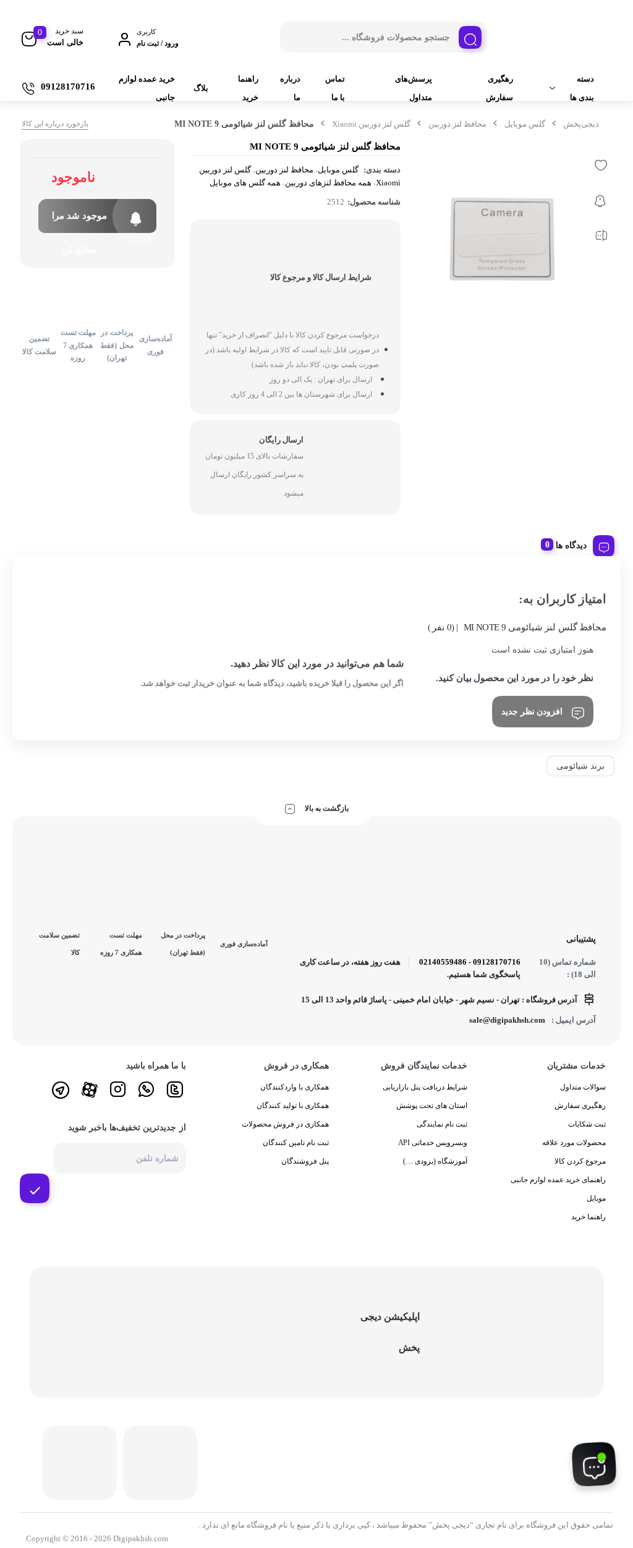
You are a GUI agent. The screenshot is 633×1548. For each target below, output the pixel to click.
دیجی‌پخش (581, 124)
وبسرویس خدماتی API (433, 1142)
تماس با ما (335, 88)
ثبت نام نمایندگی (442, 1124)
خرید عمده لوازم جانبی (147, 88)
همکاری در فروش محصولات (285, 1124)
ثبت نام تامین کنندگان (296, 1142)
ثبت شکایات (587, 1124)
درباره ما (290, 88)
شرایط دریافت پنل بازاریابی (425, 1087)
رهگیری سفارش (499, 88)
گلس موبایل (524, 124)
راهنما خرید (248, 88)
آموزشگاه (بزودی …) (435, 1161)
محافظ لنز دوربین (457, 124)
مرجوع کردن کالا (580, 1161)
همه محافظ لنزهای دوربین (328, 182)
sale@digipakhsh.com (507, 1020)
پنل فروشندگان (305, 1161)
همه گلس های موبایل (245, 182)
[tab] (580, 543)
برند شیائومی (580, 766)
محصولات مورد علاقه (574, 1142)
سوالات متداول (583, 1087)
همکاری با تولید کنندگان (293, 1105)
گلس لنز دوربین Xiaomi (371, 124)
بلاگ (200, 88)
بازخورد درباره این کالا (55, 123)
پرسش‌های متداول (413, 88)
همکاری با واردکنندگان (294, 1087)
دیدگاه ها (571, 545)
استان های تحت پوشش (431, 1105)
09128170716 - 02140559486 (469, 961)
